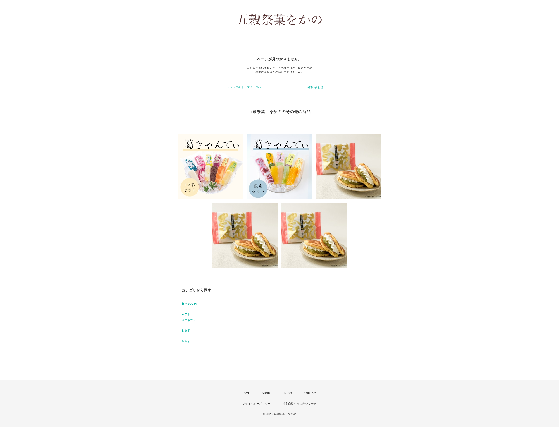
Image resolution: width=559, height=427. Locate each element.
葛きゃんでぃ (190, 303)
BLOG (288, 393)
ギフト (186, 314)
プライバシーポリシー (256, 403)
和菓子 (186, 330)
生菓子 (186, 341)
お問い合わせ (314, 87)
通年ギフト (189, 320)
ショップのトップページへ (244, 87)
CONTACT (311, 393)
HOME (246, 393)
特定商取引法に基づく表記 (300, 403)
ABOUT (267, 393)
